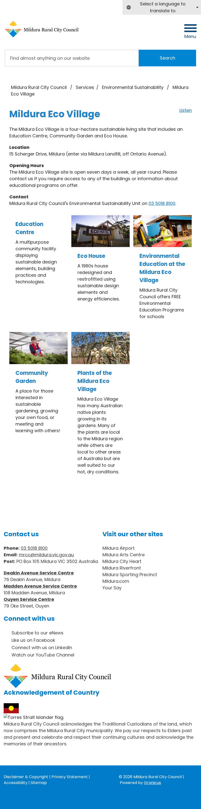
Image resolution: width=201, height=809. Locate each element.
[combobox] (162, 7)
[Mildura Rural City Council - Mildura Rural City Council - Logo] (41, 29)
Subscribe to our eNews (37, 633)
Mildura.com (115, 581)
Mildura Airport (118, 548)
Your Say (112, 588)
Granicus (152, 782)
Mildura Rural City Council (39, 87)
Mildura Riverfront (121, 568)
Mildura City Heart (121, 561)
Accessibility (15, 782)
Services (85, 87)
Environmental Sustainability (133, 87)
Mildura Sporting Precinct (129, 574)
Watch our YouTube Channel (43, 655)
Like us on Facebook (33, 640)
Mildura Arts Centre (123, 555)
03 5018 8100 (162, 203)
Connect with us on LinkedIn (42, 647)
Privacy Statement (69, 777)
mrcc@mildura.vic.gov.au (46, 555)
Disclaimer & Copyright (26, 777)
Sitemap (39, 782)
